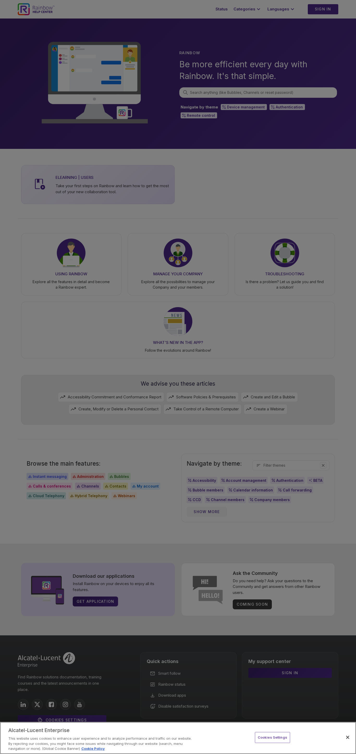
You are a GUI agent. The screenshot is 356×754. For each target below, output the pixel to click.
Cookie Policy (93, 748)
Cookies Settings (272, 737)
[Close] (347, 737)
